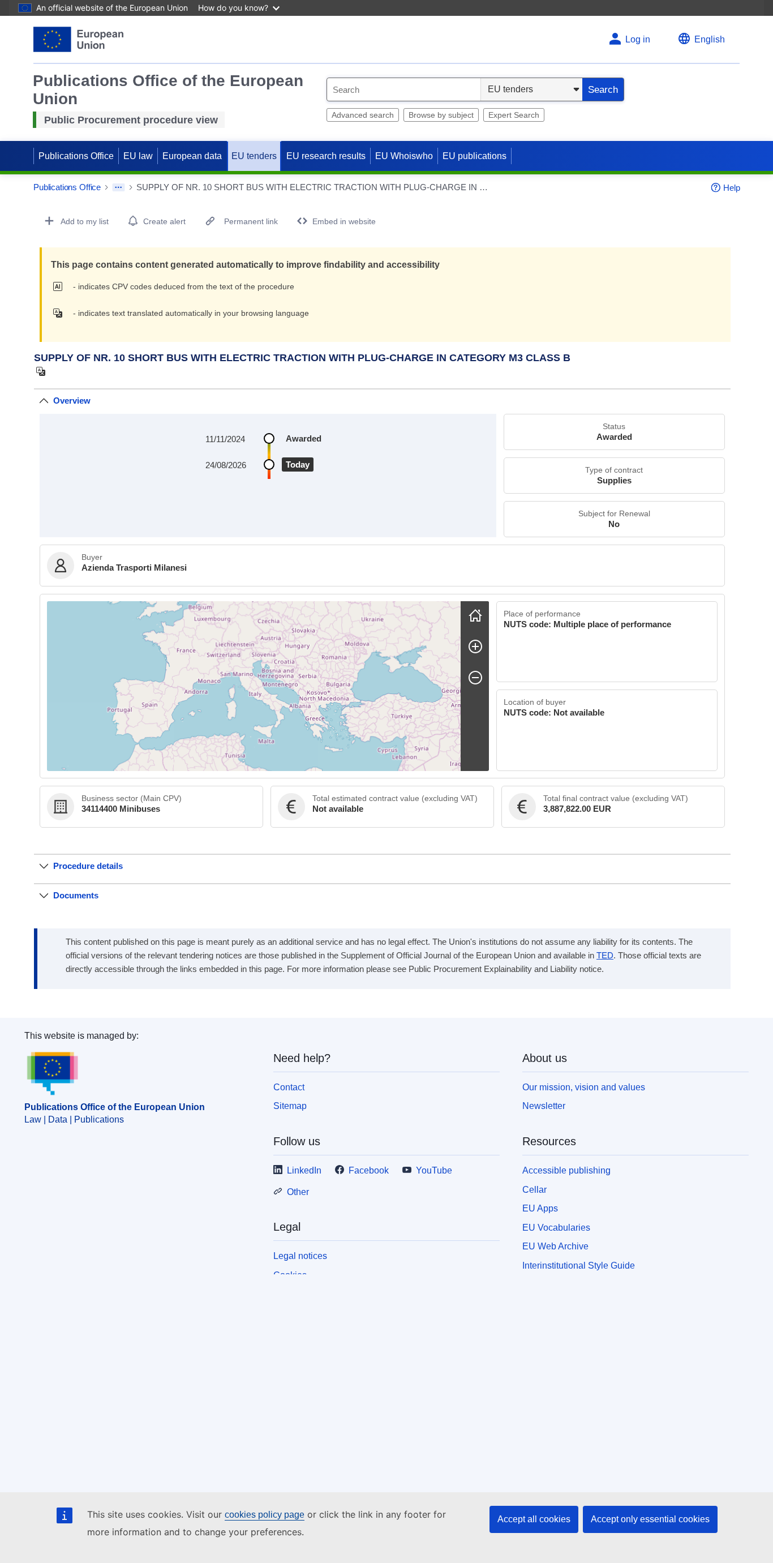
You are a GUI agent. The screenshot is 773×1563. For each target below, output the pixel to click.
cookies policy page (264, 1514)
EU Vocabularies (556, 1227)
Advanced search (363, 114)
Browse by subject (441, 114)
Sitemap (290, 1106)
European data (192, 156)
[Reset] (475, 615)
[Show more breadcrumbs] (118, 187)
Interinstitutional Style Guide (578, 1265)
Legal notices (300, 1256)
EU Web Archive (555, 1246)
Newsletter (543, 1106)
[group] (254, 686)
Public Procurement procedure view (131, 120)
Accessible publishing (566, 1170)
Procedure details (88, 866)
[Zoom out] (475, 677)
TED (604, 955)
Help (731, 187)
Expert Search (513, 114)
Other (298, 1192)
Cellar (534, 1189)
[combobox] (403, 89)
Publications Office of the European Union (114, 1107)
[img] (61, 286)
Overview (72, 400)
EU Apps (540, 1208)
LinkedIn (304, 1170)
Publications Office (76, 156)
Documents (75, 895)
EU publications (474, 156)
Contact (288, 1087)
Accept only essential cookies (650, 1519)
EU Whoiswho (404, 156)
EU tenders (254, 156)
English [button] (709, 39)
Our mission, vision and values (583, 1087)
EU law (138, 156)
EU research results (326, 156)
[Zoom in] (475, 646)
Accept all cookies (533, 1519)
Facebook (369, 1170)
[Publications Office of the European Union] (78, 39)
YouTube (434, 1170)
